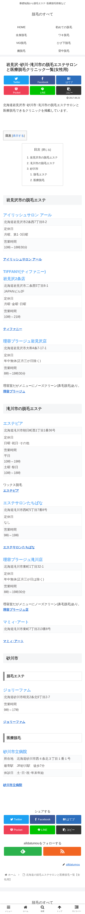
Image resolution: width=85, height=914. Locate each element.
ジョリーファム (14, 721)
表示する (18, 135)
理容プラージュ (14, 391)
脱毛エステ (40, 174)
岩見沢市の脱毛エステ (44, 157)
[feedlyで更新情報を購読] (23, 851)
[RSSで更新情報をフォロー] (62, 851)
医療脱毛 (38, 180)
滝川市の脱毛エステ (42, 163)
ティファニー (12, 329)
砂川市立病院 (12, 785)
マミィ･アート (13, 641)
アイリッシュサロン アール (22, 259)
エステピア (11, 490)
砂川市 (34, 168)
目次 (37, 149)
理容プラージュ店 (15, 609)
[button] (76, 549)
